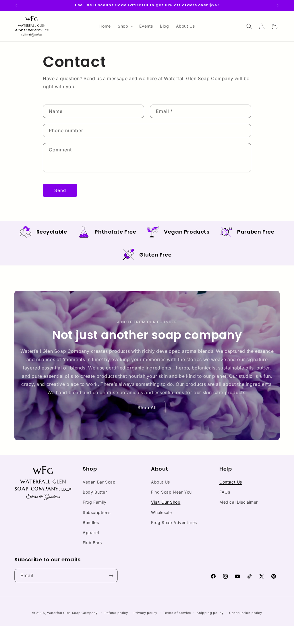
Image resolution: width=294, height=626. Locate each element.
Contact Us (230, 481)
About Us (160, 481)
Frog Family (95, 502)
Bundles (91, 522)
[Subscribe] (111, 575)
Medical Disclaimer (238, 502)
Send (60, 190)
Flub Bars (92, 542)
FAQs (224, 492)
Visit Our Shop (165, 502)
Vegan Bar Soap (99, 481)
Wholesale (161, 512)
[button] (125, 26)
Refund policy (116, 613)
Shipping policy (210, 613)
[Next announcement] (277, 5)
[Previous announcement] (16, 5)
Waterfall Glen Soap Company (72, 613)
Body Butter (95, 492)
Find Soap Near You (171, 492)
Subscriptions (97, 512)
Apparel (91, 532)
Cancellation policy (245, 613)
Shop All (147, 407)
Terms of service (177, 613)
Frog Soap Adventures (174, 522)
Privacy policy (145, 613)
